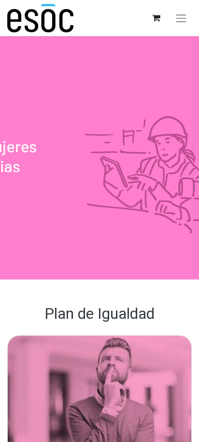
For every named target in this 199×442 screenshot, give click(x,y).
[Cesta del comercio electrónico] (155, 18)
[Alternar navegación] (181, 18)
